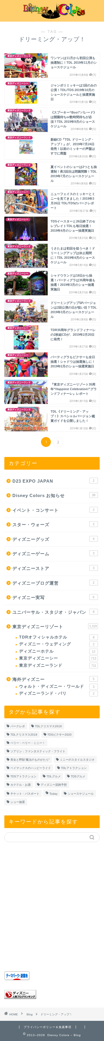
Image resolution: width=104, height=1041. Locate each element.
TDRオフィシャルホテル (56, 637)
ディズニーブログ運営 (53, 583)
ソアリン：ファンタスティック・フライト (37, 751)
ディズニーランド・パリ (56, 693)
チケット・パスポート (24, 793)
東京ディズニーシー (57, 658)
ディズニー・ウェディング (56, 644)
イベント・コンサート (53, 510)
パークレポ (17, 726)
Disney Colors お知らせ (53, 495)
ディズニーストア (53, 568)
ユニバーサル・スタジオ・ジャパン (53, 612)
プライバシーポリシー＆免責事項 (47, 1027)
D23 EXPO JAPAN (53, 481)
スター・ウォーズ (53, 524)
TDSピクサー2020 (59, 734)
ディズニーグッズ (53, 539)
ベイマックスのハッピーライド (30, 768)
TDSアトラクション (23, 776)
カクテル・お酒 (20, 784)
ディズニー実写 (53, 597)
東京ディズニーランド (57, 665)
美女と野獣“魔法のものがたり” (30, 759)
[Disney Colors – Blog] (52, 17)
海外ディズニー (53, 679)
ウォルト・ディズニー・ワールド (56, 686)
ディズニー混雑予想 (54, 784)
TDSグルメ (78, 776)
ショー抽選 (17, 802)
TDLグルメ (54, 776)
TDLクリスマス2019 (48, 726)
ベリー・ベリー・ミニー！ (27, 743)
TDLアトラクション (74, 768)
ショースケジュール (81, 793)
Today (53, 793)
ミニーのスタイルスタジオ (77, 759)
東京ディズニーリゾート (54, 626)
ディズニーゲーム (53, 553)
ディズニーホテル (57, 651)
